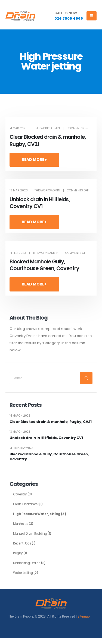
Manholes (20, 524)
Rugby (18, 553)
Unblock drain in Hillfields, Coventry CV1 (40, 203)
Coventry (20, 494)
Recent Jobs (22, 543)
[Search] (86, 378)
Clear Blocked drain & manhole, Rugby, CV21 (48, 140)
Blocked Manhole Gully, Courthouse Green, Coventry (44, 265)
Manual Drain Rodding (30, 533)
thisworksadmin (47, 128)
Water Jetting (23, 573)
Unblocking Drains (26, 563)
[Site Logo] (20, 16)
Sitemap (84, 616)
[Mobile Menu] (91, 15)
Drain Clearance (25, 504)
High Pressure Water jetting (36, 514)
